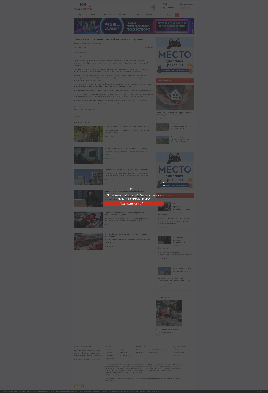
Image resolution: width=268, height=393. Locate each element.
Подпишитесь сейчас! (134, 203)
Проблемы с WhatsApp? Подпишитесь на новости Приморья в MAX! (134, 197)
